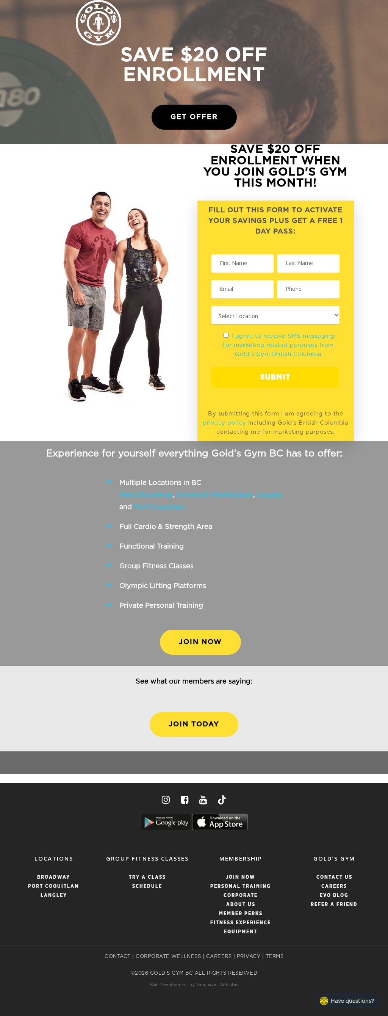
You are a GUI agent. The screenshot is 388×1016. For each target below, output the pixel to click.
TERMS (275, 956)
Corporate (241, 895)
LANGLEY (54, 895)
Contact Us (334, 877)
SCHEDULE (147, 886)
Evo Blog (334, 895)
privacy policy (224, 423)
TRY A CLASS (147, 877)
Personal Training (240, 886)
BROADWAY (53, 877)
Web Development (169, 985)
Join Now (240, 877)
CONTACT (118, 956)
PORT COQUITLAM (53, 886)
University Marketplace (214, 495)
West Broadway (145, 495)
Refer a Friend (334, 904)
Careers (334, 886)
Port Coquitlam (159, 507)
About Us (240, 904)
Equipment (240, 932)
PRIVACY (249, 956)
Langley (270, 495)
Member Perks (241, 913)
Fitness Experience (240, 922)
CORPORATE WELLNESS (168, 956)
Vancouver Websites (217, 985)
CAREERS (219, 956)
